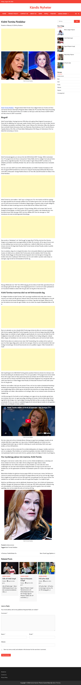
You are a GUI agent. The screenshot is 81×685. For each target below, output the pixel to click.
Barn (40, 13)
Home (4, 13)
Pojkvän (53, 13)
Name (3, 634)
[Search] (78, 14)
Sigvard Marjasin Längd (26, 579)
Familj (46, 13)
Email (31, 634)
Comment (4, 613)
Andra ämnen (62, 13)
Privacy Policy (13, 13)
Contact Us (24, 13)
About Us (33, 13)
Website (3, 642)
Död (58, 81)
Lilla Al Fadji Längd (9, 579)
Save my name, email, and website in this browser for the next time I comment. (25, 649)
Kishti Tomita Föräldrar (7, 107)
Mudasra (20, 25)
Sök (77, 21)
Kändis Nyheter (40, 7)
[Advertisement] (28, 40)
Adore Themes (56, 683)
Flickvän (59, 87)
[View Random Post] (76, 14)
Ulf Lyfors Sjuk (44, 579)
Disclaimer (3, 671)
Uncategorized (60, 93)
